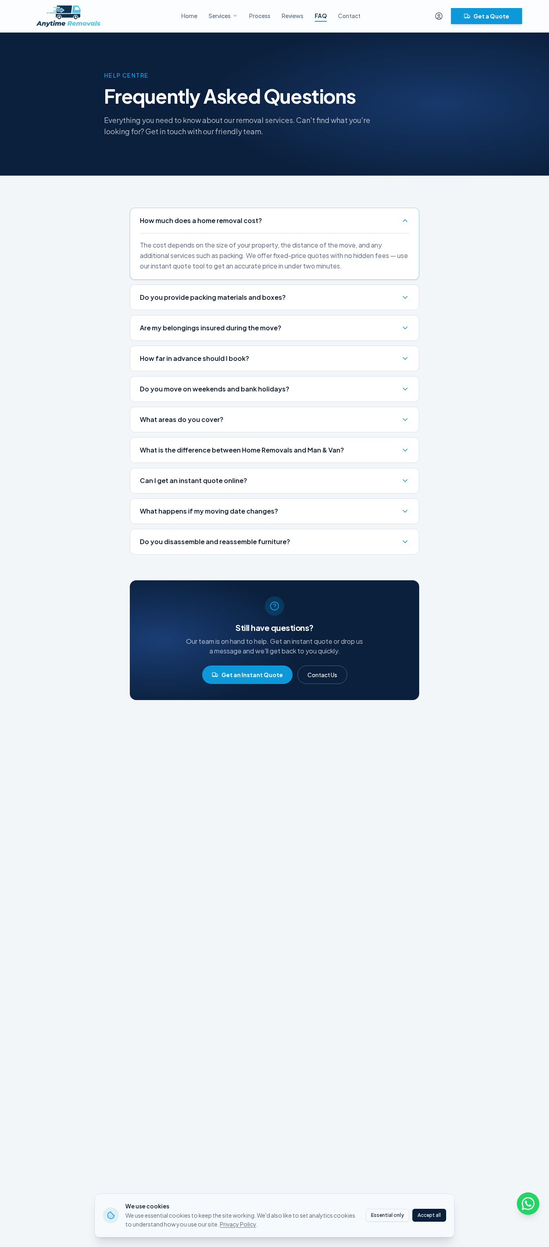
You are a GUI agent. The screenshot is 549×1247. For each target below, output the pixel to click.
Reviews (292, 15)
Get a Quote (491, 16)
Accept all (429, 1215)
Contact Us (322, 674)
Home (189, 15)
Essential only (387, 1215)
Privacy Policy (238, 1224)
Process (259, 15)
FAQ (321, 15)
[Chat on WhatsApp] (528, 1203)
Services (220, 15)
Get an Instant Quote (252, 674)
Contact (349, 15)
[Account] (439, 16)
